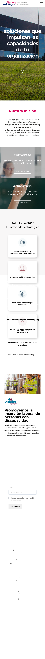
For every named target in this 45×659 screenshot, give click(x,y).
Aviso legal (34, 615)
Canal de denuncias (13, 620)
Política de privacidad (30, 618)
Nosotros (23, 591)
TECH (23, 572)
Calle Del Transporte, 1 (22, 553)
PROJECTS (23, 570)
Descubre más (22, 171)
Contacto (23, 599)
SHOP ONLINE (23, 580)
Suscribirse (15, 506)
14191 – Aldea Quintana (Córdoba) (22, 555)
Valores (23, 594)
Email (11, 487)
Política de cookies (12, 618)
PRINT (23, 578)
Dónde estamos (23, 597)
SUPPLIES (23, 575)
